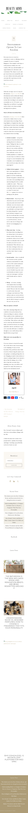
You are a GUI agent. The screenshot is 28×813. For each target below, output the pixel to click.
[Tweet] (5, 398)
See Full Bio (13, 392)
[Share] (8, 398)
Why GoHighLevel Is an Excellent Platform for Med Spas (14, 759)
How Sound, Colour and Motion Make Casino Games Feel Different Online (14, 520)
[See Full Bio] (18, 391)
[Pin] (12, 398)
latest (10, 192)
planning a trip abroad (15, 116)
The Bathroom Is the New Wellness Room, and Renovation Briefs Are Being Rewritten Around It (14, 498)
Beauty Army (14, 9)
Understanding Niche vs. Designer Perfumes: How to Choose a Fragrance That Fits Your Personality (14, 623)
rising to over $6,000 (16, 93)
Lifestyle (14, 53)
